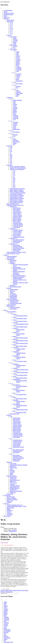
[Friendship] (18, 364)
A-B (11, 147)
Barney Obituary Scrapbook (17, 191)
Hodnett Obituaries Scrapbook (17, 188)
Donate (5, 11)
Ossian (14, 43)
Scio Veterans (16, 242)
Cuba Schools (16, 437)
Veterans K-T (13, 238)
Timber (11, 292)
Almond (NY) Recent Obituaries (18, 168)
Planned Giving (10, 496)
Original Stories (14, 302)
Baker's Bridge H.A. (15, 480)
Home (5, 16)
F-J (10, 438)
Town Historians (11, 257)
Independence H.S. (14, 487)
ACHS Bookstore (8, 10)
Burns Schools (16, 431)
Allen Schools (16, 419)
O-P (11, 156)
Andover (15, 46)
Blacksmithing (13, 296)
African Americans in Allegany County (16, 252)
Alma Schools (16, 420)
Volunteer (9, 502)
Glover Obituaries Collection (17, 195)
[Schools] (11, 415)
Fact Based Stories (14, 300)
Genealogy (9, 145)
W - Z (11, 34)
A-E (11, 416)
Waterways (12, 285)
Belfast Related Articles (22, 337)
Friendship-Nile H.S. (15, 485)
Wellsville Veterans (17, 246)
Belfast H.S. (13, 481)
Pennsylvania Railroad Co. (19, 275)
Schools (9, 415)
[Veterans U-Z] (17, 244)
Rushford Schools (17, 451)
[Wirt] (15, 411)
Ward (17, 90)
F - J (14, 72)
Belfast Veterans (17, 217)
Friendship (18, 74)
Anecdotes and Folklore (16, 303)
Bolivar (18, 64)
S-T (11, 159)
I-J (10, 152)
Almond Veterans (17, 212)
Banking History (14, 289)
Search (2, 593)
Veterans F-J (13, 228)
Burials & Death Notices (13, 203)
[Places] (7, 310)
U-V (11, 161)
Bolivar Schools (17, 430)
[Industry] (11, 288)
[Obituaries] (12, 165)
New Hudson (19, 83)
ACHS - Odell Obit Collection (17, 166)
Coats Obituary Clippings (16, 194)
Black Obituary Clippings (16, 199)
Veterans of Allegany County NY (15, 205)
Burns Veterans (16, 221)
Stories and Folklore (12, 299)
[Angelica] (18, 332)
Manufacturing (13, 297)
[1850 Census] (16, 45)
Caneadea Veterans (17, 223)
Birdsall (18, 63)
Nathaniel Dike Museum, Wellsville (18, 465)
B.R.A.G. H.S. (13, 483)
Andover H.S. (13, 477)
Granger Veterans (17, 232)
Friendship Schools (17, 440)
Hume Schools (16, 445)
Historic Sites (10, 494)
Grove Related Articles (21, 375)
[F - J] (12, 121)
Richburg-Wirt (13, 467)
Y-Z (11, 163)
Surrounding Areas (14, 413)
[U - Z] (16, 89)
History (8, 509)
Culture (5, 255)
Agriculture (12, 293)
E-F (11, 150)
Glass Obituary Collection (16, 202)
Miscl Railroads (17, 267)
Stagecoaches (13, 260)
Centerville (18, 68)
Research (6, 18)
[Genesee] (17, 368)
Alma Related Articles (21, 321)
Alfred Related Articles (21, 315)
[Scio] (15, 393)
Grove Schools (16, 444)
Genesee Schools (17, 441)
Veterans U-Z (13, 244)
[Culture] (8, 255)
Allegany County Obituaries (17, 169)
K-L (11, 154)
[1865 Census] (16, 49)
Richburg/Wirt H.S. (14, 488)
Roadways (12, 261)
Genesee (18, 75)
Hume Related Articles (21, 378)
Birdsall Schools (17, 429)
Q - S (11, 31)
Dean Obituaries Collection (16, 201)
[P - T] (16, 85)
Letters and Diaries (11, 304)
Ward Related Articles (21, 398)
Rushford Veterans (17, 241)
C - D (11, 24)
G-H (11, 151)
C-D (11, 148)
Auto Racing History (15, 307)
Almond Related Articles (22, 324)
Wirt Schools (16, 460)
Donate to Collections (12, 499)
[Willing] (17, 408)
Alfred (14, 38)
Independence (19, 81)
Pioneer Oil (12, 466)
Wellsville (18, 92)
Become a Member (11, 498)
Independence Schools (18, 447)
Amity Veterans (17, 213)
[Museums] (12, 462)
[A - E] (13, 313)
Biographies (10, 21)
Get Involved (7, 495)
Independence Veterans (18, 237)
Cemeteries (9, 97)
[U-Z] (12, 454)
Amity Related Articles (21, 326)
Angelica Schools (17, 426)
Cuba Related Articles (21, 361)
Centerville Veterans (18, 224)
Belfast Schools (17, 427)
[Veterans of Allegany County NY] (23, 205)
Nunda (14, 42)
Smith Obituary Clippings (16, 197)
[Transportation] (14, 259)
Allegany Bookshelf (12, 256)
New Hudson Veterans (18, 239)
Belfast (17, 61)
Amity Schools (16, 423)
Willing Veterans (17, 249)
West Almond (19, 93)
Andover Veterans (17, 215)
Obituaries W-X (13, 531)
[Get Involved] (10, 495)
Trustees (9, 512)
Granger (18, 76)
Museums (9, 462)
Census (8, 35)
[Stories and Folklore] (17, 299)
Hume (17, 79)
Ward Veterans (16, 245)
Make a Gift (10, 500)
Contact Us (9, 513)
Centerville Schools (18, 434)
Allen (17, 53)
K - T (11, 383)
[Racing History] (14, 306)
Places (5, 310)
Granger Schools (17, 442)
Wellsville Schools (17, 456)
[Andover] (18, 328)
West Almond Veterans (18, 248)
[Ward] (16, 397)
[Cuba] (16, 360)
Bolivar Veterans (17, 220)
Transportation (10, 259)
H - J (11, 27)
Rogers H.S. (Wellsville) (16, 491)
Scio (14, 47)
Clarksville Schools (17, 436)
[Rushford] (18, 389)
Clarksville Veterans (18, 226)
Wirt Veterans (16, 250)
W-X (11, 162)
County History (10, 20)
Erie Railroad (16, 274)
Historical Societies (11, 476)
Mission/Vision (10, 507)
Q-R (11, 158)
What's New (7, 17)
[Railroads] (15, 263)
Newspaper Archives (9, 13)
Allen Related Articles (21, 318)
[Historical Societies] (16, 476)
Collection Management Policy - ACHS (16, 506)
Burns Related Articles (21, 346)
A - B (11, 22)
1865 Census (13, 49)
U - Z (14, 89)
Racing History (10, 306)
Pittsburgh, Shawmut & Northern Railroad (18, 277)
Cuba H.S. (12, 484)
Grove (17, 78)
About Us (6, 503)
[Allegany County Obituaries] (24, 169)
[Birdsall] (17, 339)
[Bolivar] (17, 342)
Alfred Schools (16, 418)
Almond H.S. (13, 478)
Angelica (15, 39)
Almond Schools (17, 422)
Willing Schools (17, 459)
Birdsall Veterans (17, 219)
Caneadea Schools (17, 433)
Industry (9, 288)
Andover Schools (17, 424)
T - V (11, 32)
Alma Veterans (16, 210)
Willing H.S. (13, 492)
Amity (17, 57)
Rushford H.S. (13, 489)
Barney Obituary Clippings (16, 190)
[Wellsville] (18, 400)
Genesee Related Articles (22, 369)
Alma (17, 54)
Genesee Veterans (17, 231)
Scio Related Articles (21, 394)
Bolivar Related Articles (22, 343)
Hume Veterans (16, 235)
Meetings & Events (8, 14)
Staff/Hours (9, 510)
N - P (11, 29)
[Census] (11, 35)
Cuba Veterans (16, 227)
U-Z (11, 454)
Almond (18, 56)
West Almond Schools (18, 458)
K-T (11, 448)
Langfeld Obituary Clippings (17, 198)
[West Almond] (20, 404)
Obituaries (9, 165)
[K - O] (16, 82)
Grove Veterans (17, 234)
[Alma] (16, 320)
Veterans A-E (13, 206)
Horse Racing (13, 308)
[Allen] (16, 317)
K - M (11, 28)
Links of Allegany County (13, 253)
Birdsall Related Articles (22, 340)
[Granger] (17, 371)
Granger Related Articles (22, 372)
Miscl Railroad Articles (15, 286)
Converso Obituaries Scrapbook (18, 192)
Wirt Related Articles (21, 412)
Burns (17, 65)
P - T (14, 85)
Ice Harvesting (13, 295)
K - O (14, 82)
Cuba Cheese (13, 463)
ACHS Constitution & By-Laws (15, 505)
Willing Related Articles (22, 409)
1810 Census (13, 36)
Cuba (17, 71)
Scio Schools (16, 452)
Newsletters (10, 514)
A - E (14, 50)
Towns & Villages (11, 311)
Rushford (18, 86)
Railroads (12, 263)
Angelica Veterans (17, 216)
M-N (11, 155)
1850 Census (13, 45)
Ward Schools (16, 455)
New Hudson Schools (18, 449)
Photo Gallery (7, 516)
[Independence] (20, 379)
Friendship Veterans (18, 230)
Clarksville (18, 69)
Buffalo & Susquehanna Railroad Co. (19, 272)
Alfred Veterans (17, 208)
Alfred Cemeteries (17, 100)
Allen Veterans (16, 209)
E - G (11, 25)
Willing (18, 94)
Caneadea (15, 40)
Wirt (17, 96)
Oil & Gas (12, 290)
